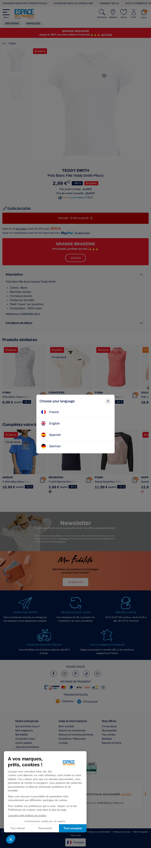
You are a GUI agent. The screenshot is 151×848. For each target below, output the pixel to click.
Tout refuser (17, 828)
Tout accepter (73, 828)
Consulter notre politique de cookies (27, 815)
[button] (10, 839)
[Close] (107, 401)
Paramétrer (45, 828)
